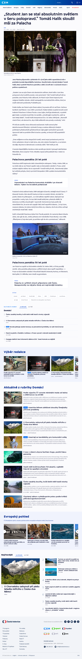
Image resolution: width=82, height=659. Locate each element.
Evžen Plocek (24, 300)
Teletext (5, 636)
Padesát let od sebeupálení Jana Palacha (41, 300)
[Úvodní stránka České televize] (11, 621)
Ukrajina (16, 7)
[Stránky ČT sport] (56, 628)
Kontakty (22, 649)
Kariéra (21, 641)
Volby (22, 7)
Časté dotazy (23, 646)
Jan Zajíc (16, 300)
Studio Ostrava (23, 636)
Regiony (40, 7)
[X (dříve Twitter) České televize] (75, 621)
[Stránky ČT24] (47, 628)
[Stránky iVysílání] (67, 628)
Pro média (22, 628)
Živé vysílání (6, 631)
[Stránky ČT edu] (65, 633)
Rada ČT (21, 638)
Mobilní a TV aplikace (8, 646)
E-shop (4, 644)
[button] (40, 239)
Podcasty (5, 638)
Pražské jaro (53, 296)
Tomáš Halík (32, 296)
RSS (78, 655)
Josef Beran (62, 296)
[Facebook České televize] (68, 621)
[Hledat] (72, 2)
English (14, 655)
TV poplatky (6, 633)
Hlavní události (7, 7)
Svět (34, 7)
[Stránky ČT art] (55, 633)
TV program (6, 628)
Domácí (28, 7)
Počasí (55, 7)
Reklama (21, 631)
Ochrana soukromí (22, 655)
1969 (45, 296)
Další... (61, 7)
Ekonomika (47, 7)
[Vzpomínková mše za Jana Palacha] (40, 51)
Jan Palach (23, 296)
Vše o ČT (5, 649)
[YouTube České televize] (71, 621)
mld (5, 27)
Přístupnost (32, 655)
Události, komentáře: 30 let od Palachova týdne (24, 256)
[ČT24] (5, 3)
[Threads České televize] (78, 621)
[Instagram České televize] (65, 621)
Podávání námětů (24, 644)
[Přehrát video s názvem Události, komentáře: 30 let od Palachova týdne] (40, 239)
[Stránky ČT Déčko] (46, 633)
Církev (39, 296)
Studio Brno (22, 633)
